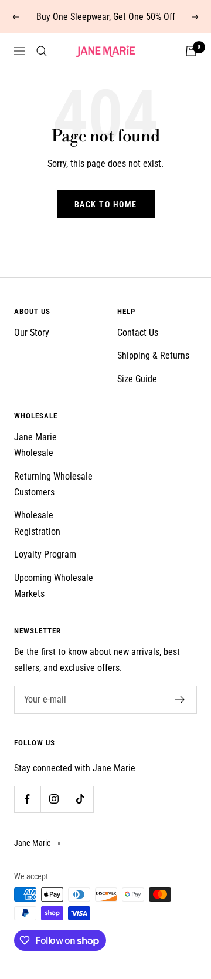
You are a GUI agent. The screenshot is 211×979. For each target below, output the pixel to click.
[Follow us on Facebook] (27, 799)
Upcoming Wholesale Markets (53, 585)
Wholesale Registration (37, 522)
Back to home (105, 204)
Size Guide (137, 378)
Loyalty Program (45, 554)
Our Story (31, 332)
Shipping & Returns (153, 355)
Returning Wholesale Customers (53, 484)
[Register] (180, 700)
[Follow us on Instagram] (53, 799)
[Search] (41, 51)
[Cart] (191, 51)
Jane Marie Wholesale (35, 444)
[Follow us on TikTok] (80, 799)
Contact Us (137, 332)
